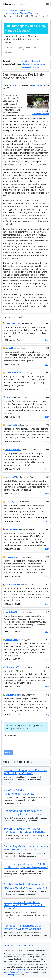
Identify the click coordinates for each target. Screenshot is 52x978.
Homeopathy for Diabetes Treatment (21, 13)
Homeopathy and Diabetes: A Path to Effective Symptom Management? (26, 865)
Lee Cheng (37, 85)
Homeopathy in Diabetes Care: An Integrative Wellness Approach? (24, 927)
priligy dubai (14, 974)
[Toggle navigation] (47, 4)
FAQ (13, 945)
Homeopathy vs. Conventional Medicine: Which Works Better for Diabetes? (24, 905)
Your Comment (10, 735)
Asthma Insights (21, 969)
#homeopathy (31, 48)
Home (6, 945)
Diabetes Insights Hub (13, 4)
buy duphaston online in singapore (17, 972)
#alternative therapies (14, 48)
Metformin (36, 61)
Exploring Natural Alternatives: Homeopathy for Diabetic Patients (24, 830)
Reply (47, 340)
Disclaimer (22, 945)
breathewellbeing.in (40, 114)
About (31, 945)
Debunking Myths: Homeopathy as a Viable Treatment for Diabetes (26, 848)
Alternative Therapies (19, 10)
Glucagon (26, 64)
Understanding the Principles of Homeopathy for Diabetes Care (23, 812)
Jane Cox (16, 85)
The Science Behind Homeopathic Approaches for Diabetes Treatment (25, 886)
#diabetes (9, 52)
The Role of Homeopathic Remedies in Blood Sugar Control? (25, 771)
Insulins (25, 61)
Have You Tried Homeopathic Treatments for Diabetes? (21, 792)
